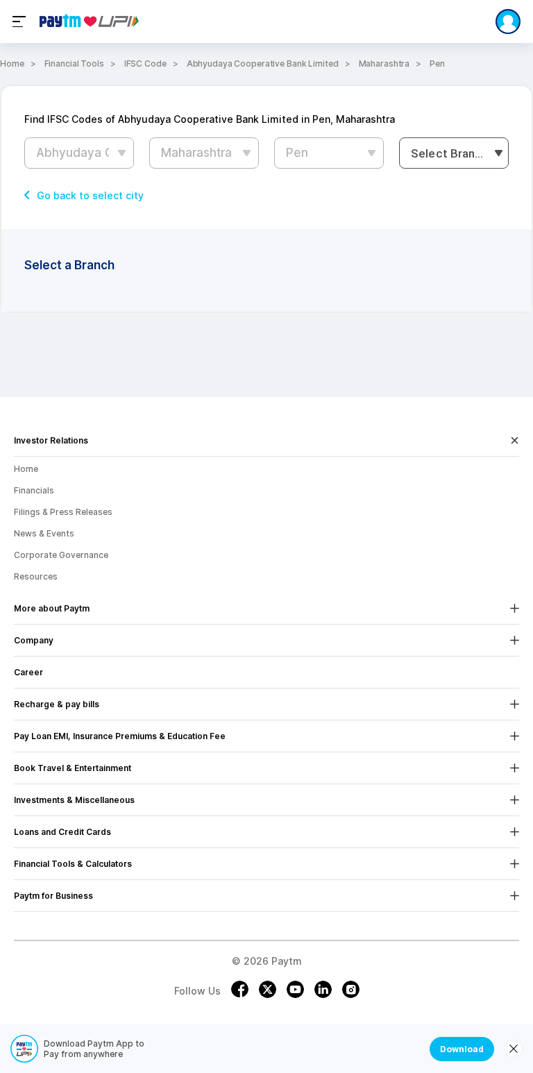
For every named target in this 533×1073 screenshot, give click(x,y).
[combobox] (454, 153)
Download (462, 1049)
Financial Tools (74, 63)
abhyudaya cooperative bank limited (263, 63)
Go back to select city (90, 195)
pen (437, 63)
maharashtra (384, 63)
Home (12, 63)
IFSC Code (145, 63)
